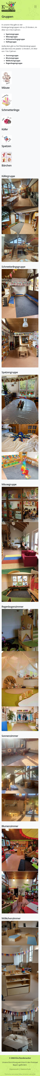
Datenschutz (25, 1069)
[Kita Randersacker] (9, 6)
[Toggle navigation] (35, 6)
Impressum (14, 1069)
